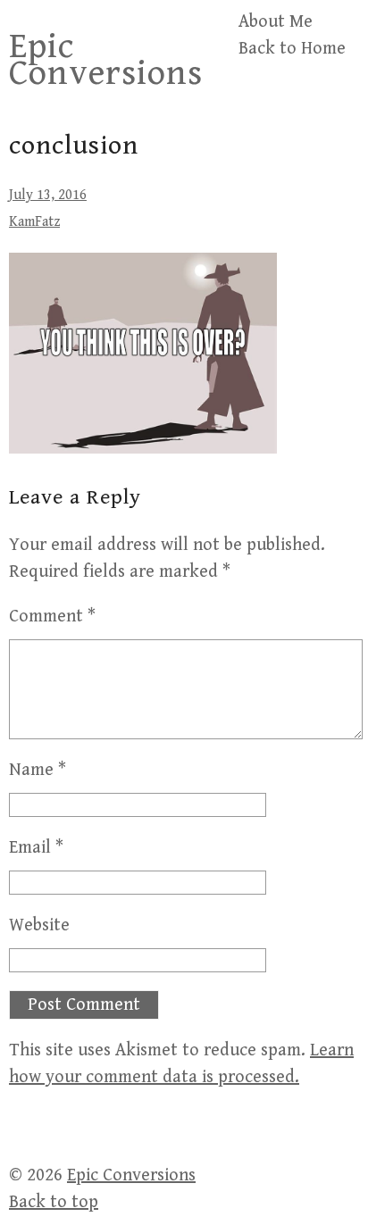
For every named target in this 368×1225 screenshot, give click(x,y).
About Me (275, 22)
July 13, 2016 (48, 195)
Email (36, 848)
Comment (52, 616)
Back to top (53, 1202)
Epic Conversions (106, 60)
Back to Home (292, 48)
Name (37, 770)
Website (39, 925)
